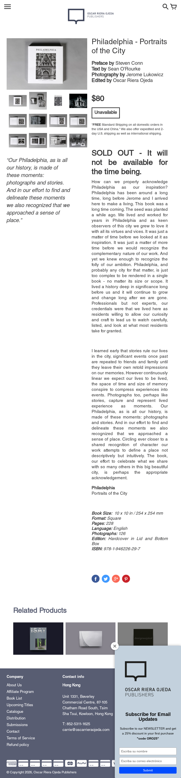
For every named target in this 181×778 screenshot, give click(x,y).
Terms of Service (21, 738)
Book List (14, 699)
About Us (14, 685)
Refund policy (18, 745)
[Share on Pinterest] (126, 579)
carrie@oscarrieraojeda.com (85, 730)
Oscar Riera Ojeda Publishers (55, 772)
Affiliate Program (20, 692)
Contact (13, 732)
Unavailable (105, 113)
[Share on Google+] (116, 579)
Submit (148, 770)
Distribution (16, 719)
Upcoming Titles (20, 705)
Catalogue (15, 712)
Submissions (17, 725)
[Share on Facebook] (96, 579)
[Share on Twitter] (106, 579)
